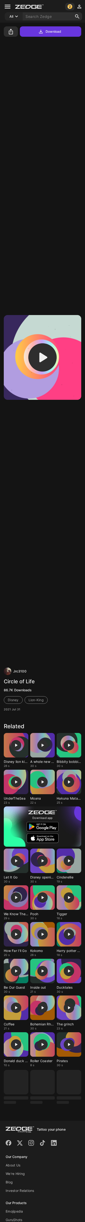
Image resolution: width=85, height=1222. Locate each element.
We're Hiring (15, 1174)
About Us (13, 1165)
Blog (9, 1182)
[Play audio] (42, 357)
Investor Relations (20, 1191)
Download (53, 31)
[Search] (77, 16)
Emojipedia (14, 1211)
